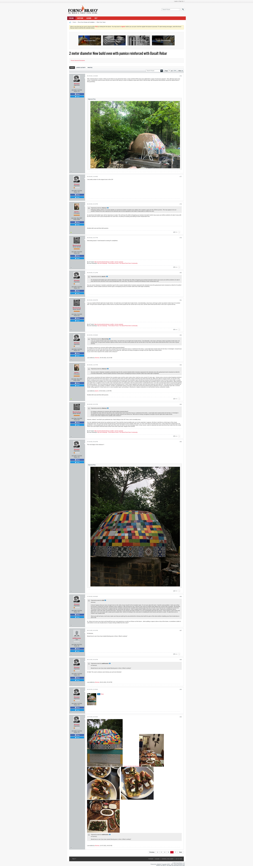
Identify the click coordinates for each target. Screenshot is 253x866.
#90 (181, 717)
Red (73, 859)
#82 (181, 335)
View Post (108, 207)
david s (76, 211)
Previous (151, 852)
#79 (181, 237)
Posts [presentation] (72, 67)
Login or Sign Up (178, 1)
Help (96, 18)
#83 (181, 365)
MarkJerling (77, 245)
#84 (181, 404)
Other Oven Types (101, 22)
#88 (181, 659)
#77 (181, 176)
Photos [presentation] (90, 67)
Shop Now (80, 18)
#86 (181, 596)
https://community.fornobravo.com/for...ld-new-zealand (108, 262)
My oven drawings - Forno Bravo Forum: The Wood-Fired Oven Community (117, 263)
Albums (88, 18)
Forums (71, 18)
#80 (181, 272)
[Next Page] (175, 71)
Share (78, 94)
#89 (181, 689)
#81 (181, 300)
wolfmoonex (77, 638)
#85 (181, 441)
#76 (181, 76)
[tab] (72, 67)
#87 (181, 630)
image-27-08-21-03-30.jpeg (131, 766)
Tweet (77, 96)
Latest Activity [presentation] (80, 67)
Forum (74, 22)
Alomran (77, 83)
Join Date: (74, 90)
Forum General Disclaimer (78, 60)
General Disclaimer (168, 858)
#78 (181, 204)
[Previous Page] (174, 71)
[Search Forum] (183, 9)
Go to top (179, 858)
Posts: (75, 91)
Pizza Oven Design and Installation (86, 22)
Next (180, 852)
